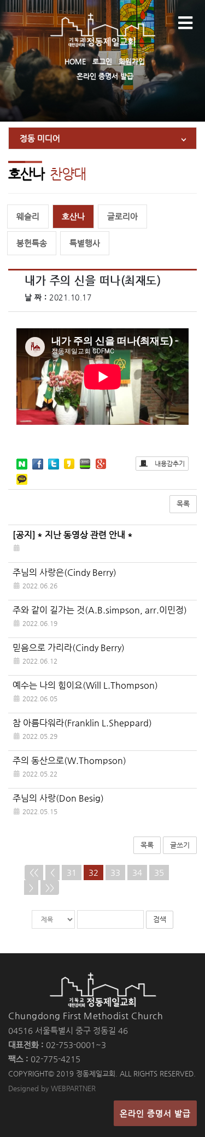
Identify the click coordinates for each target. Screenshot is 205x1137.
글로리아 (122, 216)
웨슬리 (27, 216)
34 (137, 872)
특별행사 (84, 243)
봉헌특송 (31, 243)
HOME (75, 61)
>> (49, 887)
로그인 (102, 61)
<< (34, 872)
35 (159, 872)
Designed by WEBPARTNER (52, 1088)
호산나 (73, 216)
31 (72, 872)
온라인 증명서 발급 (105, 76)
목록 (183, 504)
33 (115, 872)
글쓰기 (180, 845)
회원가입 (132, 61)
